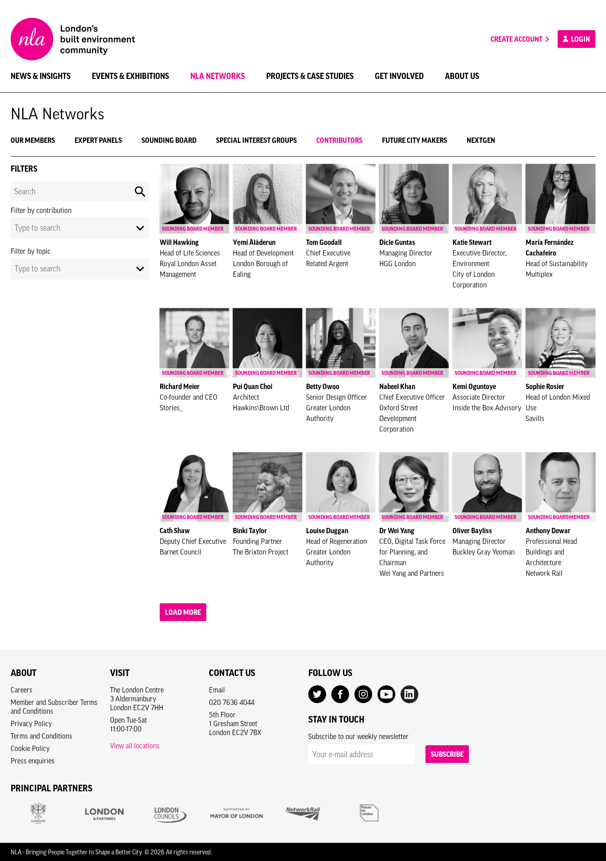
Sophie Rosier (545, 386)
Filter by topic (31, 251)
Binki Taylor (250, 531)
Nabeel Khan (397, 386)
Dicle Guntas (397, 242)
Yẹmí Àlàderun (254, 242)
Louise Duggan (327, 531)
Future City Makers (414, 140)
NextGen (481, 140)
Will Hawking (179, 242)
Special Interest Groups (256, 140)
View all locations (135, 746)
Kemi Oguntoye (474, 386)
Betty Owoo (322, 386)
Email (217, 690)
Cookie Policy (30, 748)
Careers (21, 690)
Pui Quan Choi (252, 386)
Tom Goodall (324, 242)
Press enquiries (33, 761)
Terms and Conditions (41, 736)
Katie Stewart (472, 242)
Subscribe (447, 754)
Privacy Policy (31, 723)
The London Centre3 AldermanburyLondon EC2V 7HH (137, 699)
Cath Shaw (175, 531)
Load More (183, 612)
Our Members (33, 140)
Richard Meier (180, 386)
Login (580, 39)
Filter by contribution (41, 210)
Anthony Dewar (548, 531)
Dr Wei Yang (396, 531)
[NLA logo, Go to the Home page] (73, 39)
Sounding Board (169, 140)
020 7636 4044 (231, 702)
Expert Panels (98, 140)
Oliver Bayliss (472, 531)
